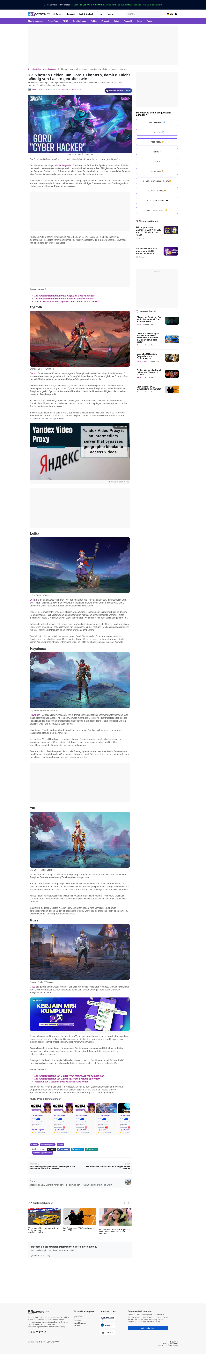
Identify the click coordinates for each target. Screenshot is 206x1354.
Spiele (58, 14)
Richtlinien (174, 1342)
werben (77, 1325)
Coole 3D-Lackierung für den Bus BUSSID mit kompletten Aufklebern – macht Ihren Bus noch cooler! (148, 337)
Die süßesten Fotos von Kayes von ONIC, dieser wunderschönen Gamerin (114, 1231)
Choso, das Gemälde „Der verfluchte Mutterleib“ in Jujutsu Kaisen (149, 319)
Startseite (31, 69)
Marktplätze (78, 1316)
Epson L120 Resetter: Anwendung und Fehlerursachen (147, 356)
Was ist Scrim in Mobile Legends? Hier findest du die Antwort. (67, 301)
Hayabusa (35, 715)
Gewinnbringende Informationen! (103, 5)
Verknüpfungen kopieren (42, 1153)
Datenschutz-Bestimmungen (167, 1345)
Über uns (77, 1320)
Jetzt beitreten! (147, 1328)
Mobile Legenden (49, 69)
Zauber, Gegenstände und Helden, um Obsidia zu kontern (149, 372)
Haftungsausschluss (170, 1344)
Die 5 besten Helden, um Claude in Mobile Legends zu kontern (67, 1079)
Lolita (33, 600)
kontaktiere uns (80, 1323)
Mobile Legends (75, 89)
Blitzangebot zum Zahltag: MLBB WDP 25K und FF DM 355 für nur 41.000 (148, 231)
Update (111, 14)
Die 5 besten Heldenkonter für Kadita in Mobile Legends (64, 298)
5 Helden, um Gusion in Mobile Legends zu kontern (61, 1082)
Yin (32, 874)
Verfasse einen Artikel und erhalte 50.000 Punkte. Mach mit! (146, 251)
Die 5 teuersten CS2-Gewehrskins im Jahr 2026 (79, 1229)
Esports (71, 14)
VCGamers (53, 1342)
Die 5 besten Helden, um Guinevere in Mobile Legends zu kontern (69, 1076)
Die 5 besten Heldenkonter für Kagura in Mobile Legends (64, 296)
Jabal (34, 89)
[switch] (176, 13)
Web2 (60, 1145)
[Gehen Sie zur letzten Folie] (124, 1202)
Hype (99, 14)
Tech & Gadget (86, 14)
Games (65, 89)
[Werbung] (103, 45)
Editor (76, 1318)
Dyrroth (34, 373)
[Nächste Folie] (128, 1202)
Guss (33, 987)
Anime (139, 324)
